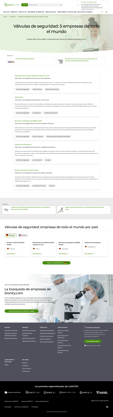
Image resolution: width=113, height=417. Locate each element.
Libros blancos (26, 368)
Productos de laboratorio (47, 333)
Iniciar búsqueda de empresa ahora (21, 311)
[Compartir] (102, 12)
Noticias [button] (6, 12)
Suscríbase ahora (92, 341)
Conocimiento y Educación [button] (66, 12)
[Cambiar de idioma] (106, 12)
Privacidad (35, 407)
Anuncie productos (45, 339)
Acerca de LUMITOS (27, 401)
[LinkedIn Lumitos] (107, 407)
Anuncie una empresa (28, 338)
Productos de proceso (46, 336)
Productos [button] (22, 12)
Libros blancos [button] (50, 12)
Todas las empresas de (55, 263)
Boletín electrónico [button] (84, 12)
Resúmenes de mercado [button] (36, 12)
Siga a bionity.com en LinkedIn (93, 345)
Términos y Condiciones (21, 407)
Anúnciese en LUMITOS (11, 401)
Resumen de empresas (29, 341)
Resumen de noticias (11, 338)
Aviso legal (8, 407)
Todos (24, 5)
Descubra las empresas (29, 330)
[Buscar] (61, 5)
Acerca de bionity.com (42, 401)
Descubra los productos (47, 330)
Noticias (24, 363)
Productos (25, 365)
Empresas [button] (14, 12)
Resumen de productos (47, 342)
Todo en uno (26, 371)
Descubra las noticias (11, 330)
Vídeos (6, 365)
